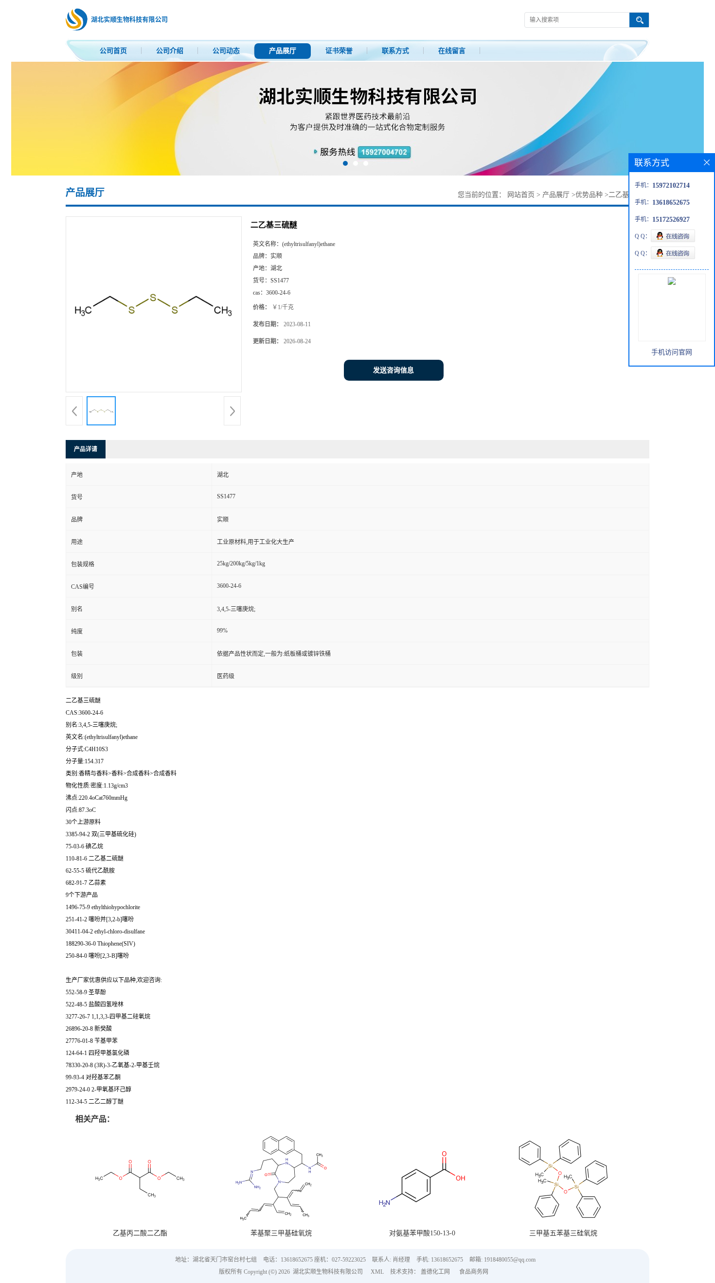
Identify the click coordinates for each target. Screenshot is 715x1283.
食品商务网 (473, 1271)
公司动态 (226, 50)
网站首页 (521, 194)
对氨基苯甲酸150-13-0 (422, 1233)
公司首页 (113, 50)
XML (377, 1271)
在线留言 (451, 50)
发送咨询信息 (393, 370)
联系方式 (395, 50)
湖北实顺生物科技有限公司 (328, 1271)
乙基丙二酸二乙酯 (140, 1233)
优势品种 (589, 194)
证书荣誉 (339, 50)
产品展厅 (282, 50)
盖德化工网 (435, 1271)
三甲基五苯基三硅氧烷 (563, 1233)
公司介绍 (169, 50)
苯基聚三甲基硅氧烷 (281, 1233)
